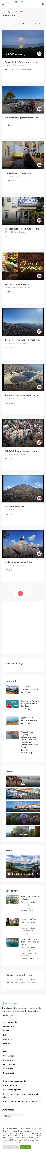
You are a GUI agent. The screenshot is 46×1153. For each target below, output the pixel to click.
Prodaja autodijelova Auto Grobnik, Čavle (23, 229)
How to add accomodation (15, 1081)
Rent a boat (8, 1073)
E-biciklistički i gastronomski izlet (21, 117)
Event (5, 1051)
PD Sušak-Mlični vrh (14, 506)
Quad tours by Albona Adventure (29, 719)
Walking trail (9, 1064)
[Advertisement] (23, 627)
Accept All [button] (25, 1147)
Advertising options (12, 1090)
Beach (6, 1031)
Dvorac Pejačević (28, 919)
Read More (31, 933)
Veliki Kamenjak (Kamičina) (18, 562)
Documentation (10, 1085)
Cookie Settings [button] (11, 1147)
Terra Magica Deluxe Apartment (21, 62)
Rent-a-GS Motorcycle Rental (29, 688)
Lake (5, 1035)
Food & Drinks (9, 1026)
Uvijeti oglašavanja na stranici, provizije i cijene (22, 1095)
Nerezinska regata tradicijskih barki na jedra (30, 942)
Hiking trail (8, 1060)
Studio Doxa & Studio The (18, 173)
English (9, 1116)
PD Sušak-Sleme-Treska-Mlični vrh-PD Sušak (23, 451)
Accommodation (10, 1022)
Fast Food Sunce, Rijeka (17, 284)
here (15, 979)
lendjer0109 (25, 905)
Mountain (7, 1039)
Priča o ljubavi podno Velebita (30, 897)
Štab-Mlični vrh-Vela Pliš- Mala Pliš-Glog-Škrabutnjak (23, 340)
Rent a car (8, 1069)
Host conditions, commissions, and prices (22, 1101)
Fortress (7, 1043)
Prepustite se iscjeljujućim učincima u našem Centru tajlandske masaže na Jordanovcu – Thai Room (29, 739)
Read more (7, 1015)
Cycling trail (8, 1056)
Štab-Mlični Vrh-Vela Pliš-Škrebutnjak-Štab (23, 395)
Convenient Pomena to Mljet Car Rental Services (30, 703)
